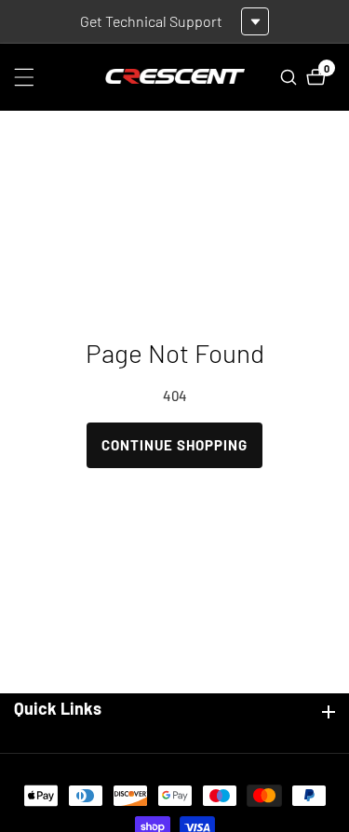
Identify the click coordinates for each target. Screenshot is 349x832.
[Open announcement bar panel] (255, 21)
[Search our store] (291, 77)
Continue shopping (174, 444)
